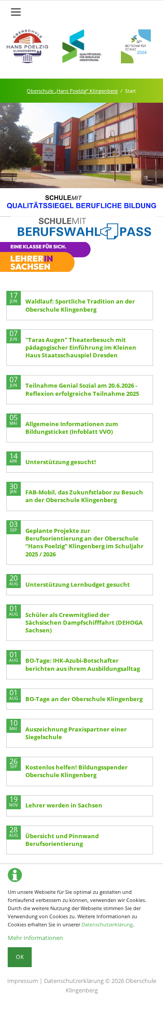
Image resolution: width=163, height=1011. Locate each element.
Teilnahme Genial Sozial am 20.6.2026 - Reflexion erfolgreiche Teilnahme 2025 (82, 389)
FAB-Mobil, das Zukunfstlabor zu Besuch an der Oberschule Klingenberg (84, 496)
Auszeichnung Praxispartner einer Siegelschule (76, 733)
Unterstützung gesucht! (60, 462)
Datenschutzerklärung (107, 924)
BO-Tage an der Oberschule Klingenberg (84, 699)
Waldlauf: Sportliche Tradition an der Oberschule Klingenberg (80, 305)
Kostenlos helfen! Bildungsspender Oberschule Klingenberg (76, 771)
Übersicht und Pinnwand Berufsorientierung (62, 840)
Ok (20, 957)
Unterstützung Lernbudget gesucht (77, 584)
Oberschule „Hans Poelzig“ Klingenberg (72, 90)
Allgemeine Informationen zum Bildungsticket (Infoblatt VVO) (71, 428)
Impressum (22, 981)
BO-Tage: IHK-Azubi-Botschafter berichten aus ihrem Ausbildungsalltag (82, 664)
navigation (16, 12)
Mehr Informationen (35, 938)
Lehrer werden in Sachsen (63, 805)
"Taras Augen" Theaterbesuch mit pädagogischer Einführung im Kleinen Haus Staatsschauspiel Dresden (80, 348)
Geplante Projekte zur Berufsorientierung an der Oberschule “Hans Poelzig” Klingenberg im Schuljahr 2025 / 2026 (84, 542)
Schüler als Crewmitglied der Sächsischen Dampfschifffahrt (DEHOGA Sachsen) (84, 623)
